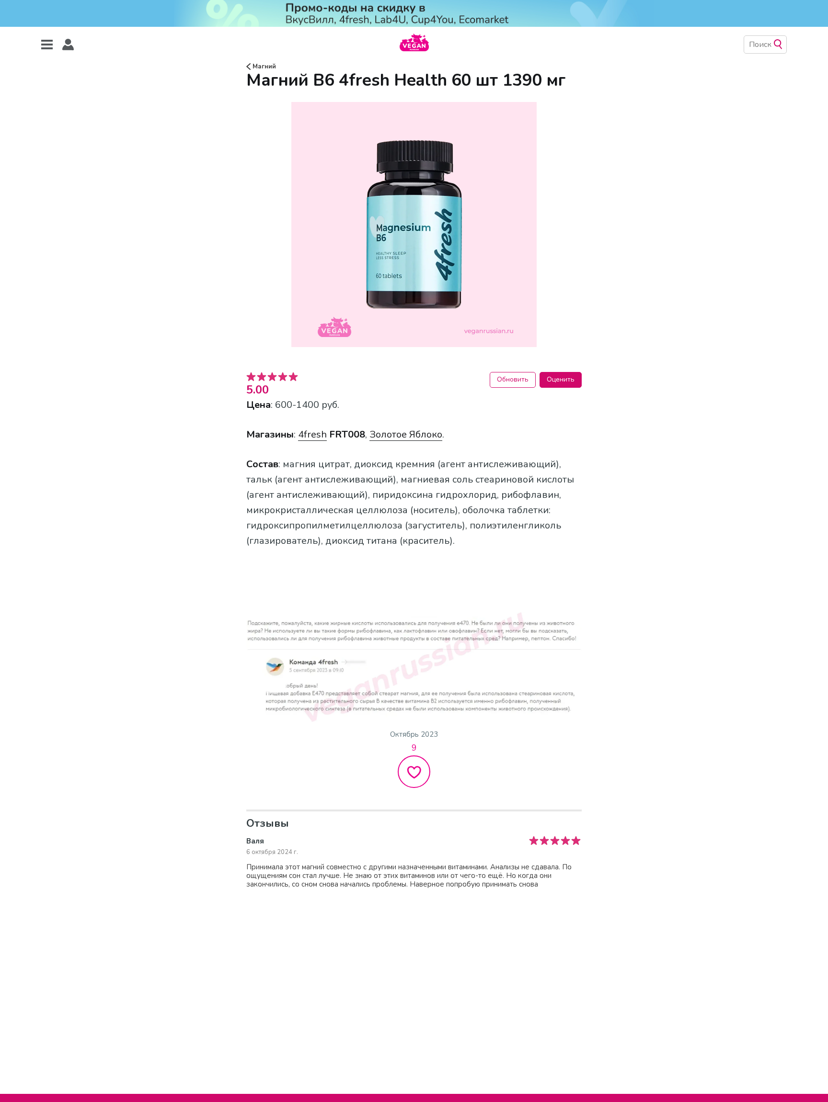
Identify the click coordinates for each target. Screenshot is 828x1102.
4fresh (312, 434)
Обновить (513, 379)
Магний (263, 66)
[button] (68, 45)
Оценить (561, 379)
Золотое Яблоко (405, 434)
